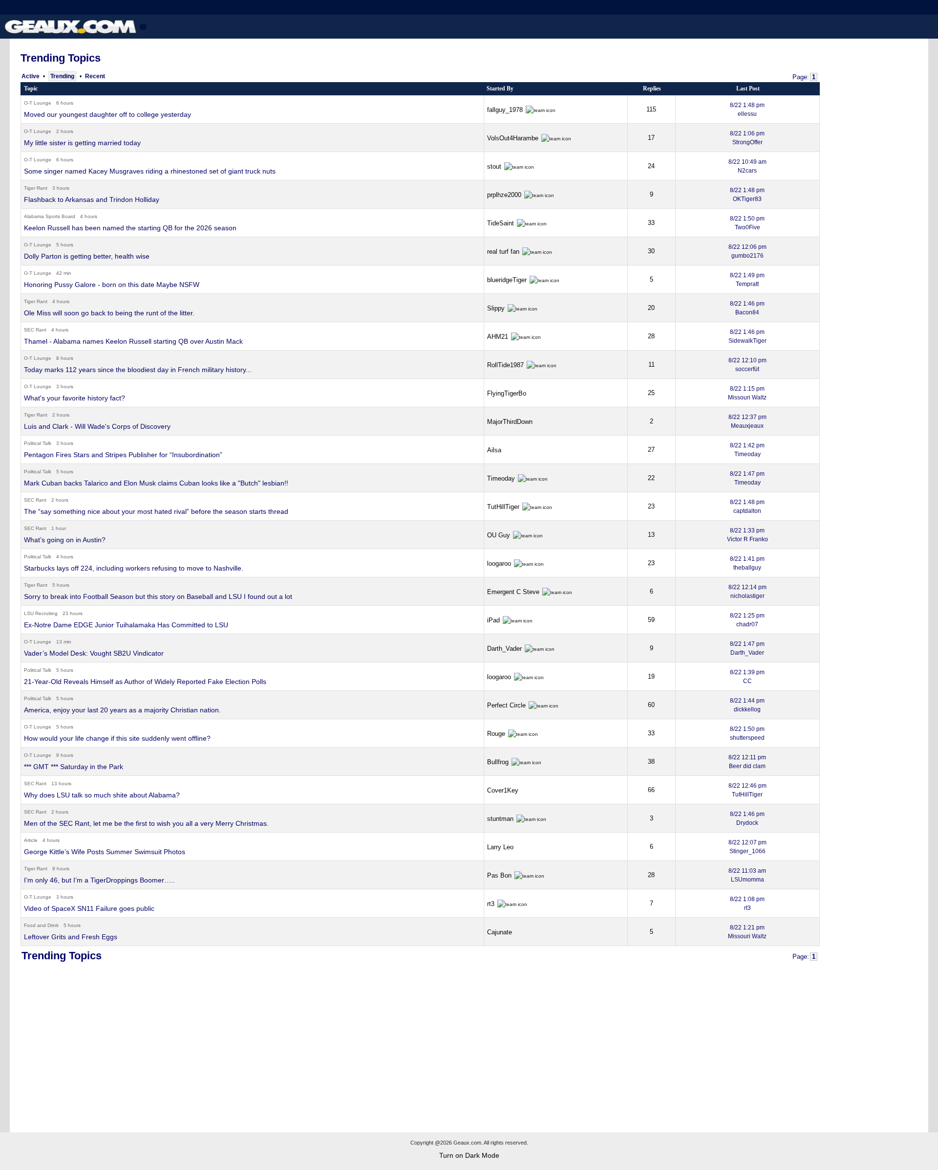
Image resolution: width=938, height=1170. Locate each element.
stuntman (501, 818)
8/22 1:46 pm (747, 308)
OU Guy (499, 535)
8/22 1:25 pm (747, 620)
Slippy (497, 308)
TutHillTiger (504, 506)
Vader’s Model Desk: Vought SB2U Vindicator (94, 653)
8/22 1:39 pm (747, 676)
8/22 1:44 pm (747, 705)
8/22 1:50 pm (747, 223)
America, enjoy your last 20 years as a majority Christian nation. (122, 710)
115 (651, 109)
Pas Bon (500, 875)
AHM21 (498, 336)
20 (651, 307)
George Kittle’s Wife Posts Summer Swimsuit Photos (104, 852)
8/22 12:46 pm (747, 790)
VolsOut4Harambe (513, 138)
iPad (494, 620)
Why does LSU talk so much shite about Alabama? (102, 795)
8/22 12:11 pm (747, 762)
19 (651, 676)
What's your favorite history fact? (74, 398)
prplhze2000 (505, 195)
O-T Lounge (37, 103)
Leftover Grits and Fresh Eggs (70, 937)
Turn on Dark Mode (469, 1155)
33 (651, 222)
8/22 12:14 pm (747, 591)
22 (651, 478)
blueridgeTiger (508, 280)
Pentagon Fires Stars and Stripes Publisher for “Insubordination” (123, 455)
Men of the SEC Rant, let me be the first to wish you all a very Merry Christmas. (146, 823)
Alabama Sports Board (49, 216)
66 (651, 790)
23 (651, 506)
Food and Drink (41, 925)
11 (651, 364)
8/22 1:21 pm (747, 932)
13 (651, 534)
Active (30, 76)
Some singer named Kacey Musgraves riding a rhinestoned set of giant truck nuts (150, 171)
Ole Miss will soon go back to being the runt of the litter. (109, 313)
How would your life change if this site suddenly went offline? (117, 738)
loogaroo (500, 563)
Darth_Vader (505, 648)
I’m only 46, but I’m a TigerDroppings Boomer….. (99, 880)
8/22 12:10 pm (747, 365)
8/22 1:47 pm (747, 478)
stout (495, 166)
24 (651, 166)
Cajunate (499, 932)
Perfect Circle (507, 705)
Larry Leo (500, 847)
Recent (95, 76)
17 (651, 137)
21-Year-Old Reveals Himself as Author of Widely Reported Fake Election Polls (145, 681)
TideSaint (501, 223)
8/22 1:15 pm (747, 393)
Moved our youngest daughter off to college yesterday (107, 114)
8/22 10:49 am (747, 166)
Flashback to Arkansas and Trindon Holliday (91, 199)
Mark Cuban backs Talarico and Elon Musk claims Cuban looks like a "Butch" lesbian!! (156, 483)
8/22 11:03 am (747, 875)
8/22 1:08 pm (747, 903)
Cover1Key (502, 790)
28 (651, 336)
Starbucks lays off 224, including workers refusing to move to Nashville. (133, 568)
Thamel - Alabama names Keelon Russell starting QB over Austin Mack (133, 341)
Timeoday (502, 478)
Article (31, 840)
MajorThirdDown (510, 421)
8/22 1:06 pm (747, 138)
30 (651, 251)
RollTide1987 (506, 365)
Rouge (497, 733)
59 (651, 619)
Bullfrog (499, 762)
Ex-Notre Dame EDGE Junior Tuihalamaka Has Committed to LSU (126, 625)
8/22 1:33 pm (747, 535)
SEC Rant (35, 329)
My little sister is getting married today (82, 143)
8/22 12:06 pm (747, 251)
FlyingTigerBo (506, 393)
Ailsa (494, 450)
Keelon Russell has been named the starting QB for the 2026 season (130, 228)
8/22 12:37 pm (747, 421)
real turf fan (504, 251)
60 (651, 704)
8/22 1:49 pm (747, 279)
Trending (62, 76)
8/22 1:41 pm (747, 563)
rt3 (491, 903)
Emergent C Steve (514, 592)
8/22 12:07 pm (747, 847)
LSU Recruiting (41, 613)
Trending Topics (61, 58)
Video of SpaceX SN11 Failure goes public (89, 908)
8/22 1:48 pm (747, 109)
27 (651, 449)
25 (651, 393)
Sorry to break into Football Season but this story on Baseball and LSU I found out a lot (158, 596)
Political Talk (37, 443)
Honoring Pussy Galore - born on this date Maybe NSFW (111, 284)
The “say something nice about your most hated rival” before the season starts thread (156, 511)
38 (651, 761)
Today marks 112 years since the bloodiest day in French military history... (138, 370)
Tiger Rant (35, 188)
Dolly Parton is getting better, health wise (86, 256)
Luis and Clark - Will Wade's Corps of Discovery (97, 426)
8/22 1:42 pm (747, 450)
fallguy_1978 (506, 109)
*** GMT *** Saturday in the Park (73, 767)
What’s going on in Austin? (65, 540)
